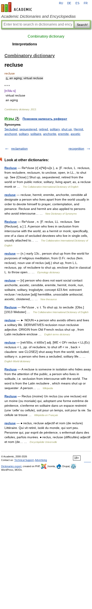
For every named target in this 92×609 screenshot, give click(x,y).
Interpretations (24, 44)
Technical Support (24, 460)
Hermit (78, 129)
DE (69, 3)
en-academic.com (17, 7)
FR (86, 3)
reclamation (19, 148)
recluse (10, 195)
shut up (66, 129)
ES (77, 3)
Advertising (41, 460)
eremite (63, 134)
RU (61, 3)
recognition (76, 148)
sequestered (28, 129)
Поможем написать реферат (45, 119)
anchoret (10, 134)
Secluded (11, 129)
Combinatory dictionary (46, 36)
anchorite (49, 134)
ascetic (75, 134)
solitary (55, 129)
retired (43, 129)
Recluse (10, 168)
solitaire (35, 134)
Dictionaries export (11, 466)
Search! (82, 24)
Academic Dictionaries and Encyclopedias (38, 16)
